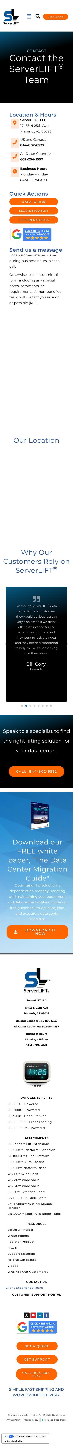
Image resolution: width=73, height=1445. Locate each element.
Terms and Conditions (55, 1420)
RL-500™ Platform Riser (26, 1168)
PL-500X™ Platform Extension (31, 1150)
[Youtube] (33, 1315)
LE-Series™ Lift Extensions (28, 1144)
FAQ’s (12, 1247)
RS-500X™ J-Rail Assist (25, 1162)
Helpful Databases (21, 1259)
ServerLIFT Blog (20, 1229)
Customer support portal (36, 1294)
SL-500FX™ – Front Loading (29, 1122)
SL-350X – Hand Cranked (27, 1116)
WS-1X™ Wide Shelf (22, 1174)
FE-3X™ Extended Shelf (26, 1192)
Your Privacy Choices (29, 1436)
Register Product (21, 1241)
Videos (12, 1265)
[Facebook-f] (46, 1315)
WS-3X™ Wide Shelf (23, 1186)
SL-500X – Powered (22, 1104)
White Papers (18, 1235)
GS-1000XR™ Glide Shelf (26, 1198)
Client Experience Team (24, 1287)
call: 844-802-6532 (36, 771)
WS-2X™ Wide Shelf (23, 1180)
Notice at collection (13, 1441)
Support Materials (21, 1253)
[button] (29, 17)
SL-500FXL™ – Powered (26, 1128)
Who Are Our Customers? (27, 1271)
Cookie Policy (31, 1420)
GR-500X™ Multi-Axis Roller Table (34, 1213)
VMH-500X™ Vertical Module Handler (30, 1205)
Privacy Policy (13, 1420)
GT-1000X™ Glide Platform (28, 1156)
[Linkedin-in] (40, 1315)
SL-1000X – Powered (23, 1110)
